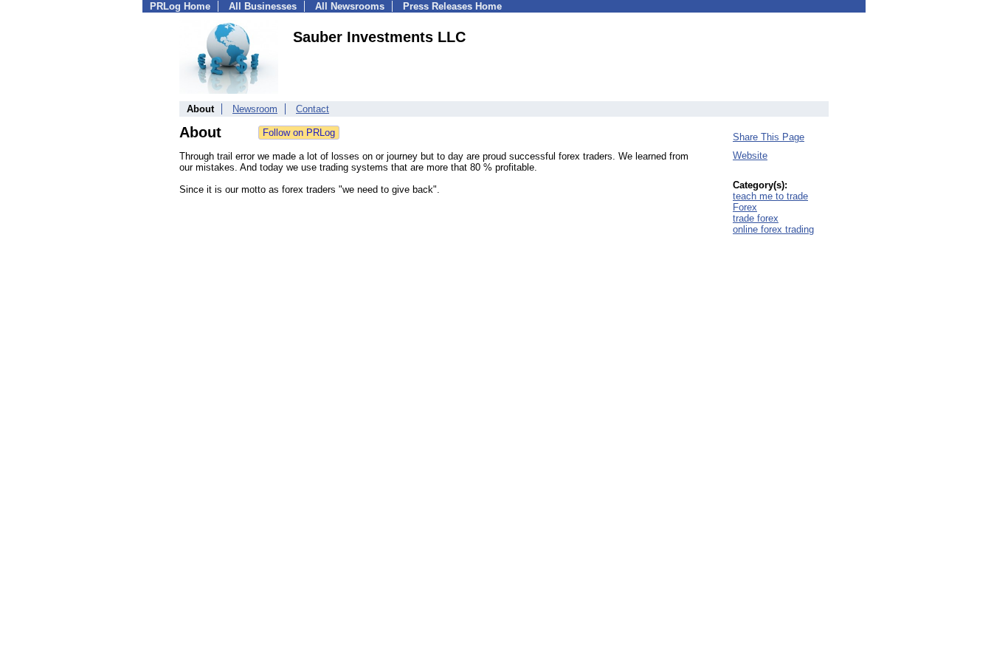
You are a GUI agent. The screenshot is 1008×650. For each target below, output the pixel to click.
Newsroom (254, 108)
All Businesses (263, 6)
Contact (312, 108)
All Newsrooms (349, 6)
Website (750, 155)
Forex (745, 207)
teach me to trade (770, 196)
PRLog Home (180, 6)
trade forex (756, 218)
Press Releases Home (452, 6)
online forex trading (773, 229)
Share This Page (768, 137)
